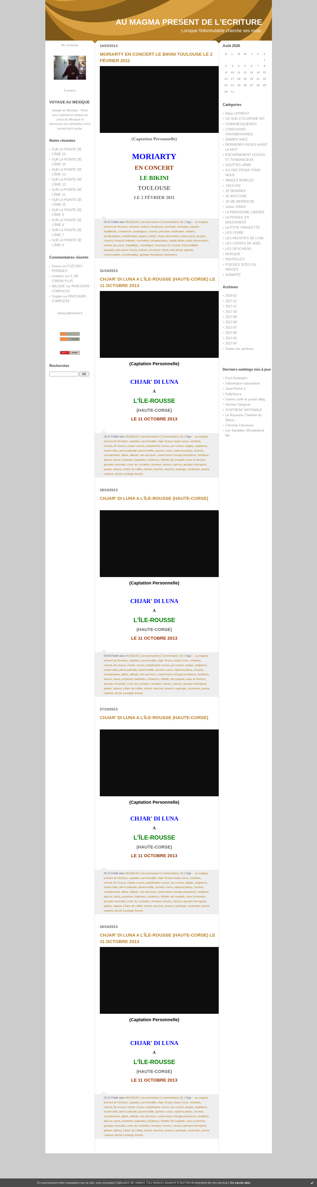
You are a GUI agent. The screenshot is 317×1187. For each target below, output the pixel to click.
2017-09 (231, 317)
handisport (156, 226)
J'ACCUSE (233, 186)
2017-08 (231, 322)
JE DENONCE (235, 191)
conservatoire (112, 254)
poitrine (143, 249)
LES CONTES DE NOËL (243, 243)
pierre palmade (128, 450)
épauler (194, 226)
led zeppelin (178, 459)
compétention (129, 236)
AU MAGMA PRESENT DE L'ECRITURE (189, 22)
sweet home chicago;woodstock (177, 455)
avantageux (140, 231)
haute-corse (181, 441)
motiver (144, 226)
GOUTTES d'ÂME (238, 165)
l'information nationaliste (242, 383)
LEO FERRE (234, 233)
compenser (124, 231)
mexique (156, 464)
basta (117, 459)
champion (183, 226)
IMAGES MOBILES (239, 180)
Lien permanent (150, 221)
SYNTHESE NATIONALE (243, 410)
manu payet (188, 236)
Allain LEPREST (237, 113)
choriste (198, 450)
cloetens (58, 276)
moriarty (134, 226)
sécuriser (154, 249)
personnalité (148, 441)
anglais (189, 445)
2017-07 (231, 327)
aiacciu (108, 459)
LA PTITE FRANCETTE (242, 227)
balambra (140, 459)
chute (161, 236)
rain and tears (148, 455)
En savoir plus (240, 1183)
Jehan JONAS (235, 207)
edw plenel (176, 249)
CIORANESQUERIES (241, 124)
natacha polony (183, 450)
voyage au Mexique (65, 110)
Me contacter (70, 45)
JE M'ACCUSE (236, 196)
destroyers (170, 254)
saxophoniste (112, 455)
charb (164, 249)
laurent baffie (146, 450)
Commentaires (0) (172, 221)
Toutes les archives (239, 349)
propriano (127, 459)
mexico (167, 464)
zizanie (176, 245)
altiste (124, 455)
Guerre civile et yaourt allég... (246, 399)
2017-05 (231, 338)
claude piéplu (177, 240)
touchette (170, 226)
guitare (108, 469)
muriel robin (111, 450)
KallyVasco (233, 394)
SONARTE (233, 275)
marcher (158, 469)
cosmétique (147, 245)
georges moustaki (114, 464)
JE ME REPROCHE (239, 201)
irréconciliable (190, 245)
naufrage (180, 469)
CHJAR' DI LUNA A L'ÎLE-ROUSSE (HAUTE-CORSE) (154, 498)
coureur (153, 231)
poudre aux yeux (114, 245)
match (152, 236)
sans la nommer (195, 459)
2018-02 (231, 295)
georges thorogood (151, 254)
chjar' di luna (165, 441)
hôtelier (165, 459)
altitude (134, 455)
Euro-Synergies (236, 378)
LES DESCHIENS (238, 249)
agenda (188, 249)
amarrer (169, 469)
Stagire (57, 296)
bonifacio (203, 455)
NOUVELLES (235, 259)
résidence (153, 459)
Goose (56, 266)
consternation (130, 254)
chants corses (136, 445)
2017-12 (231, 301)
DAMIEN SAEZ (236, 139)
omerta (108, 445)
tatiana (117, 469)
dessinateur (173, 236)
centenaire (193, 469)
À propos (70, 90)
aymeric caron (164, 450)
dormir (148, 469)
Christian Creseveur (239, 425)
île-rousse (120, 445)
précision (164, 231)
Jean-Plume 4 (235, 388)
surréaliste (142, 240)
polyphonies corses (158, 445)
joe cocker (177, 445)
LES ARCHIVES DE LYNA (244, 238)
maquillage (132, 245)
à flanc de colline (133, 469)
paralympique (112, 236)
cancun (177, 464)
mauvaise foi (162, 245)
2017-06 (231, 333)
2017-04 (231, 343)
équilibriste (110, 231)
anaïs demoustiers (197, 240)
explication (177, 231)
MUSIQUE (232, 254)
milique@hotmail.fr (69, 313)
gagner (143, 236)
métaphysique (159, 240)
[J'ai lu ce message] (312, 1183)
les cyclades (142, 464)
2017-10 (231, 312)
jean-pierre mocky (126, 249)
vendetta (195, 441)
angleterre (201, 445)
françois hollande (125, 240)
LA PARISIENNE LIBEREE (244, 212)
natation (190, 231)
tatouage (109, 249)
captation (134, 441)
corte (130, 464)
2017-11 (231, 306)
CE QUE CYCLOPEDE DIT (245, 119)
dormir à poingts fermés (129, 473)
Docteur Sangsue (237, 404)
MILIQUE (58, 286)
